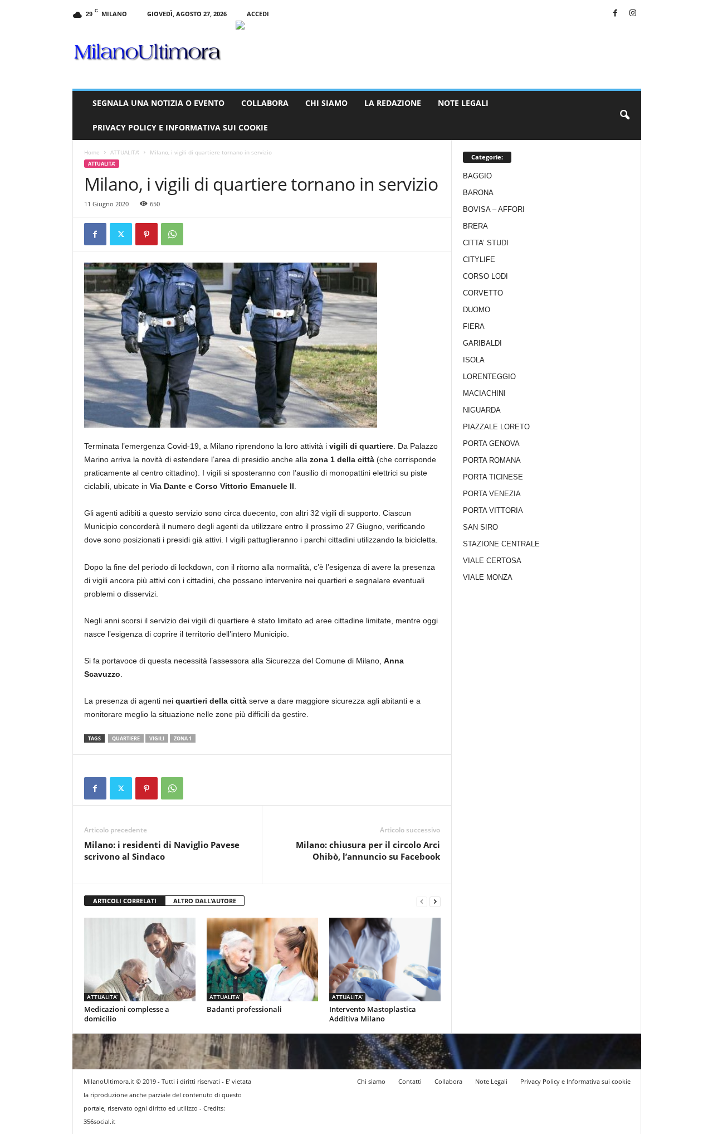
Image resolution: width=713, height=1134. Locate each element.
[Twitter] (121, 234)
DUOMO (476, 310)
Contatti (410, 1081)
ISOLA (474, 360)
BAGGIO (477, 176)
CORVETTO (483, 293)
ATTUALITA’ (124, 152)
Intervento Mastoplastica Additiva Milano (372, 1014)
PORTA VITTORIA (493, 510)
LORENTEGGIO (489, 376)
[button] (624, 115)
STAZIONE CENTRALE (501, 544)
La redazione (392, 103)
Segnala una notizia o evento (158, 103)
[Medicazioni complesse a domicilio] (140, 959)
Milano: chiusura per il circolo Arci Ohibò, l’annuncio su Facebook (368, 850)
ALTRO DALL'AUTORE (204, 900)
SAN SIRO (480, 527)
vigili (156, 738)
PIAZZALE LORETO (496, 427)
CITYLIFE (479, 259)
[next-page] (435, 901)
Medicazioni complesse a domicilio (126, 1014)
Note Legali (463, 103)
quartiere (126, 738)
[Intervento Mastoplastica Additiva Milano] (385, 959)
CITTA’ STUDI (486, 243)
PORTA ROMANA (492, 460)
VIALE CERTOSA (492, 560)
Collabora (265, 103)
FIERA (474, 326)
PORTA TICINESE (493, 477)
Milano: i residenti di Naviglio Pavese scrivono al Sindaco (162, 850)
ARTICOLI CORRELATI (125, 900)
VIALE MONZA (487, 577)
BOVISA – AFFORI (494, 209)
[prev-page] (421, 901)
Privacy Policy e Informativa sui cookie (180, 127)
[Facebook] (615, 14)
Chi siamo (326, 103)
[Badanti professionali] (262, 959)
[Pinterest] (146, 234)
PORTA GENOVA (491, 443)
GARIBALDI (482, 343)
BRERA (475, 226)
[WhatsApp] (172, 234)
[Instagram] (632, 14)
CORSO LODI (485, 276)
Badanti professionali (244, 1009)
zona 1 (183, 738)
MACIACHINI (484, 393)
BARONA (478, 192)
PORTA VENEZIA (492, 494)
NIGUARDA (482, 410)
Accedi (258, 13)
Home (92, 152)
